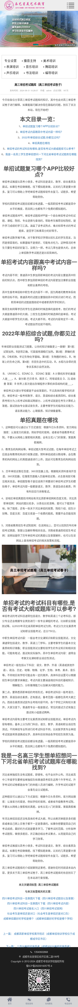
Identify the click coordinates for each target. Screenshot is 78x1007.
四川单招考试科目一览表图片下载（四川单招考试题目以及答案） (39, 898)
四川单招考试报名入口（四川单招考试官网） (39, 908)
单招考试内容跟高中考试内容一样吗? (41, 132)
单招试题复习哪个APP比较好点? (41, 126)
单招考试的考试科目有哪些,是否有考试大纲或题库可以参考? (41, 148)
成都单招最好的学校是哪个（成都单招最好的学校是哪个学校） (39, 918)
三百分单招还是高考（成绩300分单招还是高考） (39, 946)
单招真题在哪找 (41, 143)
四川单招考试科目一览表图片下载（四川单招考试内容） (39, 903)
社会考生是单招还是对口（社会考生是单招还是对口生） (39, 913)
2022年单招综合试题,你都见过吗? (41, 137)
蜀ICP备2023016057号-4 (39, 965)
